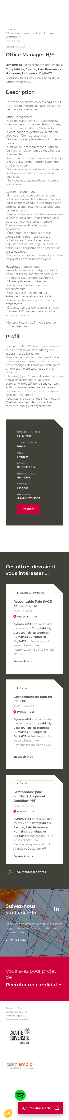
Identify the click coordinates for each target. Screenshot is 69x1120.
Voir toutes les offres (31, 872)
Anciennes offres (14, 1008)
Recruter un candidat (31, 984)
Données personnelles (17, 1019)
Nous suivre (18, 940)
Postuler (28, 509)
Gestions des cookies (16, 1012)
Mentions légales (14, 1016)
